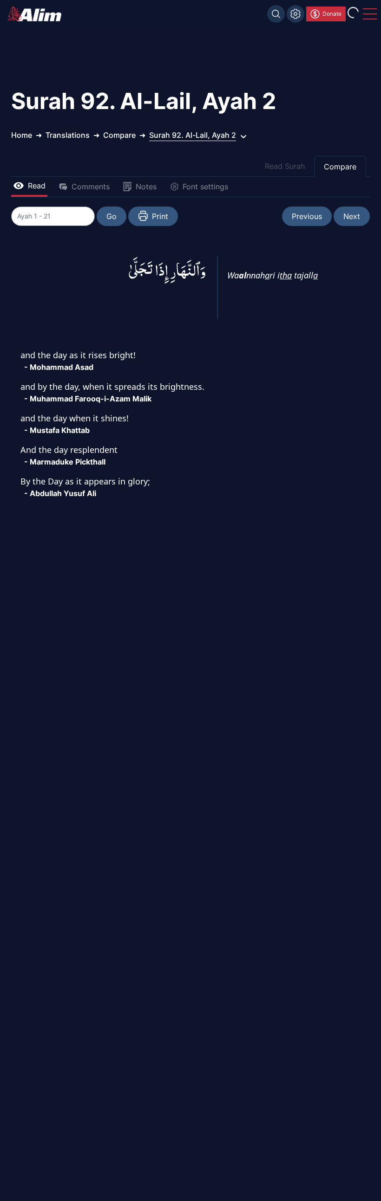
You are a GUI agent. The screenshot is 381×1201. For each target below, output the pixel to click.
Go (111, 216)
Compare (340, 166)
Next (351, 216)
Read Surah (285, 166)
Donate (332, 13)
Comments (91, 186)
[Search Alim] (276, 14)
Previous (307, 216)
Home (21, 135)
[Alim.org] (37, 13)
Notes (146, 186)
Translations (68, 135)
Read (37, 185)
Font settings (205, 186)
